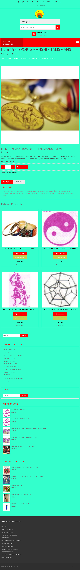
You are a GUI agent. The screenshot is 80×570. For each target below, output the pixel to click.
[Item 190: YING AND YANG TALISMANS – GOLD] (60, 229)
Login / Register (40, 6)
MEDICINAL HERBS (9, 361)
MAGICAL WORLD (13, 59)
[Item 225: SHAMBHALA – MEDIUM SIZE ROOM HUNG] (60, 289)
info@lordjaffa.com (25, 2)
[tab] (7, 182)
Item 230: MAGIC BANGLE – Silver (19, 249)
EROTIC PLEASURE (11, 363)
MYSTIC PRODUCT (9, 372)
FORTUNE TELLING (9, 350)
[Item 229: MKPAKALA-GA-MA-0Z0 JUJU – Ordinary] (20, 289)
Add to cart (23, 167)
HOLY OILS (7, 353)
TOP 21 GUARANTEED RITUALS (13, 378)
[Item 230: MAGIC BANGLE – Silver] (20, 229)
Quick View (20, 265)
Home (3, 59)
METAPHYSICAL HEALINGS (13, 369)
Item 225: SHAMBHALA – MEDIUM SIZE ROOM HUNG (60, 309)
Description (7, 182)
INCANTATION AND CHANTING (13, 355)
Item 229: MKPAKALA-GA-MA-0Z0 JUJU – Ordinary (20, 309)
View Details (20, 257)
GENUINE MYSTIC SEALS (13, 366)
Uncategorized (8, 381)
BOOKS (8, 375)
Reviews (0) (19, 182)
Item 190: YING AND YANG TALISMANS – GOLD (60, 249)
